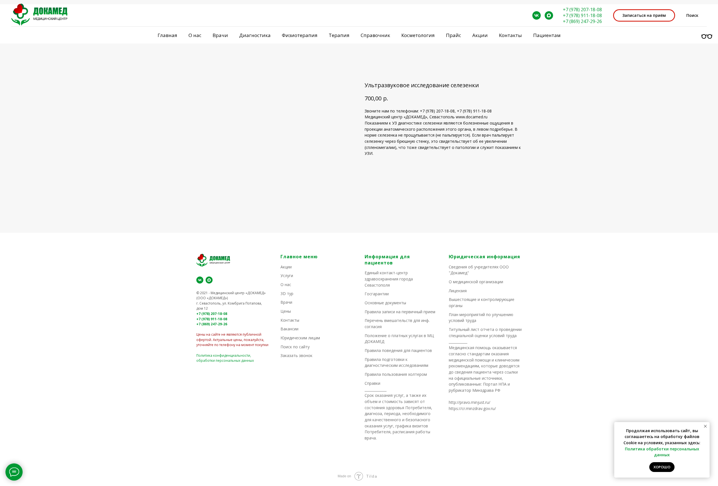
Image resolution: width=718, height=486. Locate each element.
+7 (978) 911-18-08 (582, 15)
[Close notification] (705, 426)
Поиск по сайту (295, 346)
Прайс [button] (453, 35)
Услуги (286, 275)
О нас (285, 284)
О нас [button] (194, 35)
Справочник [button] (375, 35)
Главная (167, 35)
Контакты (510, 35)
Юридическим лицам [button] (300, 337)
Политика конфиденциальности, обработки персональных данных (225, 358)
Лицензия (458, 290)
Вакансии (289, 328)
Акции (480, 35)
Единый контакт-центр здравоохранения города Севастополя (389, 278)
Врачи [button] (220, 35)
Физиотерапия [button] (299, 35)
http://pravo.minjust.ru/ (469, 402)
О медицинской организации (476, 281)
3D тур (286, 293)
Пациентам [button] (547, 35)
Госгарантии (377, 293)
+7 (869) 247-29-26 (582, 21)
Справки (372, 383)
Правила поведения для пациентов (398, 350)
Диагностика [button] (255, 35)
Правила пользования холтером (396, 374)
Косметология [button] (418, 35)
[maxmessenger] (549, 15)
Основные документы (385, 302)
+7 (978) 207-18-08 (582, 9)
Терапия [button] (339, 35)
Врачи (286, 302)
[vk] (536, 15)
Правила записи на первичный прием (400, 311)
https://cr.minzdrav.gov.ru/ (472, 408)
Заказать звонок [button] (296, 355)
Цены (285, 311)
